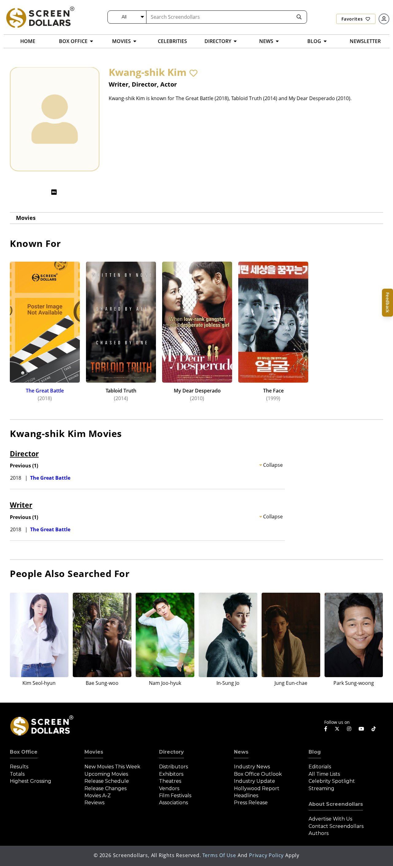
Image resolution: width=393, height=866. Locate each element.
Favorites (352, 19)
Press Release (251, 803)
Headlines (246, 795)
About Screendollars (336, 804)
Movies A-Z (97, 795)
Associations (173, 803)
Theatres (170, 781)
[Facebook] (325, 728)
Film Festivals (175, 795)
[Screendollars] (40, 17)
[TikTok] (374, 728)
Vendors (169, 788)
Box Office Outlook (258, 774)
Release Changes (105, 788)
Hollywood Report (256, 788)
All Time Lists (324, 774)
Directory (171, 752)
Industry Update (254, 781)
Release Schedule (106, 781)
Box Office (23, 752)
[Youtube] (361, 728)
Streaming (321, 788)
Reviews (94, 803)
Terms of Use (219, 855)
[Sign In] (384, 19)
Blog (315, 752)
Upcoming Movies (106, 774)
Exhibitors (171, 774)
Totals (17, 774)
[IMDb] (54, 192)
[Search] (299, 17)
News (241, 752)
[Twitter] (337, 728)
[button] (193, 73)
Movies (26, 217)
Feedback (388, 302)
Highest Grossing (30, 781)
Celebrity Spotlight (332, 781)
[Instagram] (349, 728)
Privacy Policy (266, 855)
